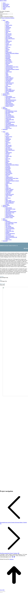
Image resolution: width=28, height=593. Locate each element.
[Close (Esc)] (0, 591)
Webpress (11, 559)
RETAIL (26, 248)
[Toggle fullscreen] (3, 591)
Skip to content (3, 0)
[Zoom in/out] (4, 591)
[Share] (1, 591)
